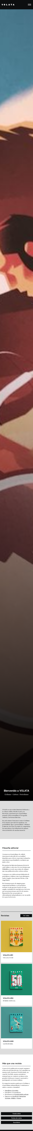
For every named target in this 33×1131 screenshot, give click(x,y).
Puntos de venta (16, 1118)
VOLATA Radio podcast (21, 1094)
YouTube (7, 1098)
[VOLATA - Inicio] (7, 4)
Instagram (22, 1096)
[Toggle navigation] (29, 4)
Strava (19, 1098)
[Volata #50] (16, 979)
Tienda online (16, 1113)
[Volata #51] (16, 936)
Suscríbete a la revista (11, 1090)
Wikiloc (13, 1098)
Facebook (16, 1096)
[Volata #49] (16, 1022)
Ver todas (26, 915)
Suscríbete (16, 1122)
